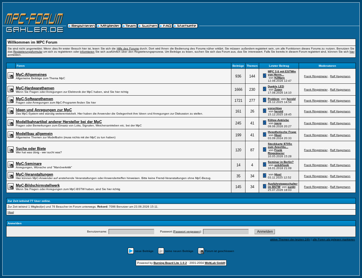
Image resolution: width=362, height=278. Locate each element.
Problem (273, 98)
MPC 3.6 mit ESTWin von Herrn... (282, 73)
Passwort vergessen (187, 231)
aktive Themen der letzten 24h (290, 239)
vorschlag (275, 108)
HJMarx (279, 77)
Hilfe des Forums (128, 48)
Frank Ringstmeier (315, 76)
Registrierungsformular (27, 51)
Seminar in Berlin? (281, 161)
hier (352, 51)
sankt (291, 186)
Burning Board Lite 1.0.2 (170, 262)
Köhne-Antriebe (278, 120)
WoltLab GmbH (215, 262)
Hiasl (277, 135)
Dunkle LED (276, 86)
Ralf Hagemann (340, 76)
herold (291, 98)
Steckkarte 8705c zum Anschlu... (280, 145)
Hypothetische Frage (282, 131)
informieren (87, 51)
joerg (277, 123)
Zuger (278, 89)
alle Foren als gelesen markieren (334, 239)
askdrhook (281, 165)
